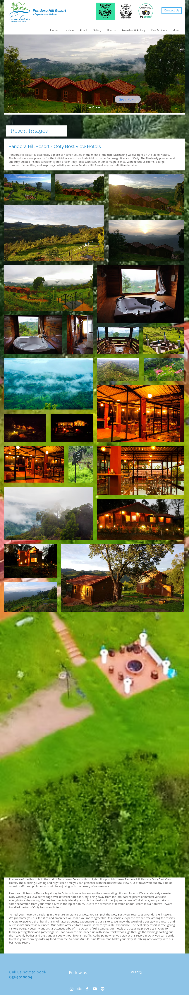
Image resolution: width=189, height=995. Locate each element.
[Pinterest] (102, 988)
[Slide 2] (92, 107)
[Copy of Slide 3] (99, 107)
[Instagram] (71, 988)
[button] (97, 30)
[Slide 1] (90, 107)
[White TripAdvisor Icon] (79, 988)
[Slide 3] (96, 107)
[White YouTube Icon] (94, 988)
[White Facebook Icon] (87, 988)
